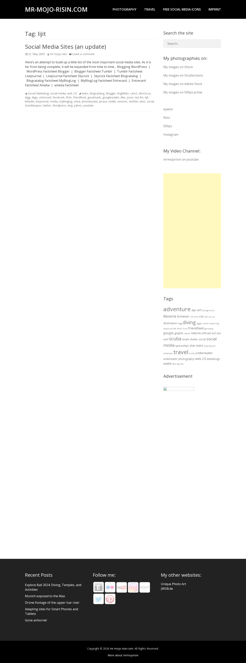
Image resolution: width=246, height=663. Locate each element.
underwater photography (178, 359)
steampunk (209, 346)
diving (189, 322)
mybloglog (65, 101)
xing (69, 105)
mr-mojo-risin (58, 54)
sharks (194, 339)
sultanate (168, 353)
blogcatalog (97, 93)
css (201, 316)
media (54, 101)
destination (170, 323)
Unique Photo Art (173, 584)
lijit (146, 97)
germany (208, 328)
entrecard (45, 97)
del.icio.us (145, 93)
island (187, 333)
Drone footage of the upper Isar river (52, 602)
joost (130, 97)
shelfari (133, 101)
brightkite (123, 93)
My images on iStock (178, 67)
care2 (133, 93)
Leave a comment (83, 54)
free (185, 328)
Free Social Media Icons (182, 9)
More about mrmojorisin (123, 655)
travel (180, 352)
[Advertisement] (192, 230)
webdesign (213, 359)
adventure (177, 309)
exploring (214, 323)
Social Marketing (38, 93)
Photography (124, 9)
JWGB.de (167, 588)
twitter (47, 105)
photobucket (90, 101)
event (206, 323)
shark (185, 339)
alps (193, 310)
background (208, 310)
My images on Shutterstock (183, 75)
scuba (175, 339)
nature (196, 333)
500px (167, 126)
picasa (103, 101)
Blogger (111, 93)
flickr (69, 97)
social (150, 101)
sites (142, 101)
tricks (191, 353)
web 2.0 (72, 93)
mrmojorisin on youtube (181, 159)
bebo (85, 93)
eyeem (168, 109)
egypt (199, 323)
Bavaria (169, 316)
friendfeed (79, 97)
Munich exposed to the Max (45, 596)
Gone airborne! (36, 620)
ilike (123, 97)
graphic (179, 333)
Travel (149, 9)
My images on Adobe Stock (182, 84)
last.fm (139, 97)
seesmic (122, 101)
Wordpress (59, 105)
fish (174, 328)
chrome (194, 316)
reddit (112, 101)
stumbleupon (33, 105)
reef (165, 339)
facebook (58, 97)
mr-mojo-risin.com (56, 9)
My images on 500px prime (182, 92)
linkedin (29, 101)
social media (58, 93)
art (199, 310)
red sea (216, 333)
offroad (206, 333)
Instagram (170, 134)
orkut (77, 101)
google (168, 333)
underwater (204, 353)
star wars (196, 345)
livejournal (42, 101)
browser (183, 316)
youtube (88, 105)
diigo (35, 97)
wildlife (167, 363)
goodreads (94, 97)
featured (167, 328)
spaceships (182, 345)
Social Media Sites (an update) (65, 46)
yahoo (78, 105)
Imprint (215, 9)
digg (27, 97)
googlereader (110, 97)
